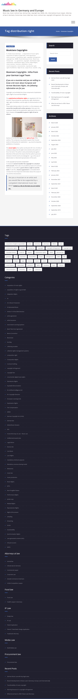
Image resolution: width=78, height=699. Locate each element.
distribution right (35, 61)
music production (12, 477)
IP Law (9, 620)
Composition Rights (12, 359)
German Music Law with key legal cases (18, 676)
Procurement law (12, 662)
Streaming (10, 521)
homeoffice (32, 257)
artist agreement (31, 55)
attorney (37, 244)
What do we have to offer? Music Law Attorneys (20, 694)
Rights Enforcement (12, 512)
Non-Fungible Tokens (13, 490)
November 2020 (55, 197)
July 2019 (53, 214)
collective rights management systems (18, 351)
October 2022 (55, 136)
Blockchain (10, 338)
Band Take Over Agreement (15, 329)
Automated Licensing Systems (15, 325)
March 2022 (54, 166)
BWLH (54, 244)
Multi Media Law (11, 648)
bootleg (9, 342)
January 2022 (55, 175)
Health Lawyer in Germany (14, 602)
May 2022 (54, 157)
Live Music (10, 451)
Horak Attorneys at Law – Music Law (17, 434)
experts (30, 252)
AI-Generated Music (12, 307)
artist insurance (10, 57)
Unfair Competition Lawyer (15, 583)
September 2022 (55, 140)
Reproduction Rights (13, 508)
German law (60, 252)
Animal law (10, 561)
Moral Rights (33, 62)
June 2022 (54, 153)
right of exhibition (11, 67)
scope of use (28, 67)
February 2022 (55, 171)
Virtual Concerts (11, 543)
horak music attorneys (14, 54)
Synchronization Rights (13, 534)
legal (23, 261)
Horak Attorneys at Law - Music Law (29, 59)
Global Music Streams (13, 425)
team (53, 265)
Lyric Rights (10, 455)
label (58, 257)
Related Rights (11, 503)
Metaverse (10, 468)
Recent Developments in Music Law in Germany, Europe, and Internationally (60, 86)
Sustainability (11, 530)
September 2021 (55, 184)
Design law (10, 616)
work (30, 269)
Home (57, 31)
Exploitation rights (19, 62)
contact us (31, 248)
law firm (8, 261)
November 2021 (55, 179)
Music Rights (10, 482)
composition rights (11, 248)
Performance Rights (12, 495)
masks (37, 261)
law (64, 257)
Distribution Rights (12, 381)
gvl (15, 257)
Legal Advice (10, 442)
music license (10, 265)
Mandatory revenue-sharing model (17, 464)
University (22, 269)
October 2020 (55, 201)
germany (8, 257)
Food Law (10, 597)
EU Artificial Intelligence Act (14, 390)
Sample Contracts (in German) (15, 579)
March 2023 (54, 131)
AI (7, 298)
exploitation (9, 62)
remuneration (21, 66)
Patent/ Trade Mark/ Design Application (18, 629)
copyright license (11, 252)
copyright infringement (33, 57)
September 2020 (55, 205)
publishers (25, 64)
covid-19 (21, 252)
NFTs (8, 486)
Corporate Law (11, 574)
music (44, 261)
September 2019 (55, 210)
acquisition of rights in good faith (15, 55)
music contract (10, 64)
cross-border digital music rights (16, 377)
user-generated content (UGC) (15, 538)
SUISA (9, 525)
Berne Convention (12, 333)
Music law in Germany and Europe (23, 10)
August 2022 (54, 144)
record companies (11, 66)
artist (29, 244)
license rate (9, 61)
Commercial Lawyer (12, 570)
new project (20, 265)
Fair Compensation (12, 407)
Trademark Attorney (13, 634)
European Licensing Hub (14, 399)
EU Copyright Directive (13, 394)
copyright (26, 61)
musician (18, 64)
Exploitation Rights (12, 403)
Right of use (21, 67)
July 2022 (53, 149)
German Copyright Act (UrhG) (15, 416)
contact (22, 248)
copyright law (10, 59)
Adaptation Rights (12, 294)
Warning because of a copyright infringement (20, 689)
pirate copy (10, 499)
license (27, 62)
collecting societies (12, 346)
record (30, 64)
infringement (50, 257)
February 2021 (55, 192)
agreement (20, 61)
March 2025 (54, 123)
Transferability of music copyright (60, 93)
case (61, 244)
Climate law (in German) (14, 566)
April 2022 (54, 162)
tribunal (61, 265)
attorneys (46, 244)
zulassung (38, 269)
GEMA (16, 59)
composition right (21, 57)
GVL (8, 429)
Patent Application (12, 625)
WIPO (8, 547)
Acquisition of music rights (31, 54)
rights (38, 265)
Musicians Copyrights (67, 31)
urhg (39, 67)
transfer (35, 67)
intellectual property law (14, 438)
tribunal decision (11, 269)
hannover (23, 257)
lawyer (16, 261)
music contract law (54, 261)
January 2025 (55, 127)
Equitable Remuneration (14, 386)
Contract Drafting (12, 364)
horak (41, 257)
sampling (46, 265)
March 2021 (54, 188)
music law (66, 261)
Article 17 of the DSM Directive (15, 311)
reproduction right (31, 66)
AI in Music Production (13, 303)
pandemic (30, 265)
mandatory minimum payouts (15, 460)
